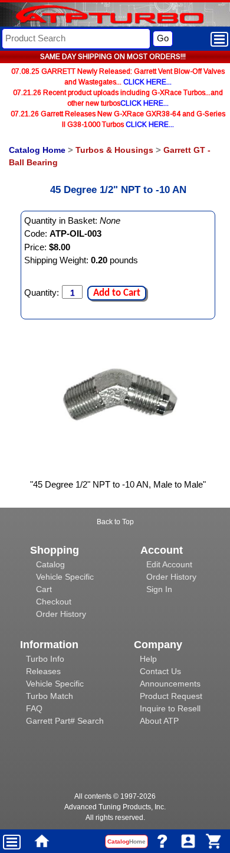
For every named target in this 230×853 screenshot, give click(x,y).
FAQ (34, 708)
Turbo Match (49, 696)
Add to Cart (116, 293)
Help (148, 659)
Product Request (171, 696)
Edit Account (169, 564)
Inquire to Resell (170, 708)
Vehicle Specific (65, 576)
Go (163, 38)
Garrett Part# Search (65, 720)
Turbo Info (45, 659)
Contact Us (160, 671)
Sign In (159, 589)
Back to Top (115, 522)
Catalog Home (37, 150)
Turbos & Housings (114, 150)
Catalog (50, 564)
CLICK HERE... (147, 82)
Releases (43, 671)
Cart (44, 589)
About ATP (159, 720)
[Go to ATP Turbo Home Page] (90, 16)
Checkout (53, 601)
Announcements (170, 683)
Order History (61, 614)
